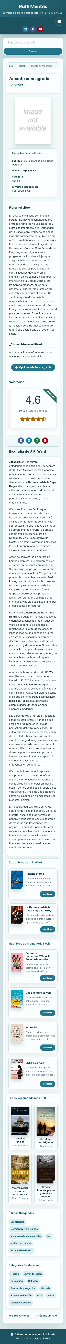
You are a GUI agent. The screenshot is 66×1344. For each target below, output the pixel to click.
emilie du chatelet (20, 1243)
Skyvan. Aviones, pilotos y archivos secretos (46, 1192)
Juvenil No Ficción (21, 1295)
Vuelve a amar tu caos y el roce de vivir (20, 1191)
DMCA (47, 1338)
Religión (33, 1281)
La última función (20, 1140)
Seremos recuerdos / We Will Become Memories (38, 956)
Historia (45, 1288)
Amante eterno (35, 873)
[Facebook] (33, 29)
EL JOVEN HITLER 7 (21, 1250)
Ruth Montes (33, 6)
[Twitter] (26, 29)
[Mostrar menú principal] (59, 21)
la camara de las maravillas (25, 1236)
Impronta (31, 1027)
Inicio (11, 65)
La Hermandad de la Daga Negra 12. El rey (38, 909)
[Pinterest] (40, 29)
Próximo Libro (45, 1315)
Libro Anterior (20, 1315)
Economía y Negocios (23, 1288)
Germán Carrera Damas (24, 1228)
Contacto (35, 1338)
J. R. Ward (17, 84)
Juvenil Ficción (33, 1273)
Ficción (22, 65)
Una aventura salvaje (38, 992)
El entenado (17, 1221)
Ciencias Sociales (20, 1302)
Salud (50, 1295)
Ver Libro (47, 894)
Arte (39, 1295)
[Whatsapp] (37, 440)
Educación (16, 1281)
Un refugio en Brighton (46, 1141)
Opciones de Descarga (33, 367)
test (49, 1236)
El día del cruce (35, 1063)
